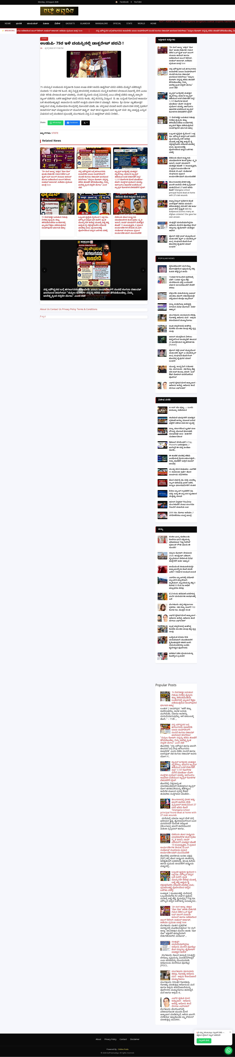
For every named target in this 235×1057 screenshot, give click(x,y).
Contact (123, 1039)
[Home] (57, 11)
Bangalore (189, 21)
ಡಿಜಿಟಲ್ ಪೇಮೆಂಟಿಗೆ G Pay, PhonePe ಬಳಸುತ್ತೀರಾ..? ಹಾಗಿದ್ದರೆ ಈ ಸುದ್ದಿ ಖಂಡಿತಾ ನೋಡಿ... (180, 446)
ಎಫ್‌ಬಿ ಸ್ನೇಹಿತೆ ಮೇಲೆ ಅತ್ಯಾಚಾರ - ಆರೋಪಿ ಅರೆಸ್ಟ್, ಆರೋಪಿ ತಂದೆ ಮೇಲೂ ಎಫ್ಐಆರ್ (183, 386)
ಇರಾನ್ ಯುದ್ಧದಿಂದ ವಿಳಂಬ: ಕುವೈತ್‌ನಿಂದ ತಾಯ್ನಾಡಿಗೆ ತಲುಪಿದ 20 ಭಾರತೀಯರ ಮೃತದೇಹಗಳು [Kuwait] (183, 341)
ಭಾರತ (19, 24)
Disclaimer (134, 1039)
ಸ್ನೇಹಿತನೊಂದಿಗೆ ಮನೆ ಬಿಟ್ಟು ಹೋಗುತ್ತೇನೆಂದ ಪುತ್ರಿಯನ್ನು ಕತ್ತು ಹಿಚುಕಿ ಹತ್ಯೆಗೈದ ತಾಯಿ (182, 269)
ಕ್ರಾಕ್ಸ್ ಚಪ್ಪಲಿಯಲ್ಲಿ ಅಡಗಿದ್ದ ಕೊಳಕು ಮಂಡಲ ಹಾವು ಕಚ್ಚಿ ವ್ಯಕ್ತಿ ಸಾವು (182, 329)
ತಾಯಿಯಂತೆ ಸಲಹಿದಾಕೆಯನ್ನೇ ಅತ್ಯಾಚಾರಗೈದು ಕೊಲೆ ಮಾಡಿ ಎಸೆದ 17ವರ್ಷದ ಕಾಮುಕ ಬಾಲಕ (182, 570)
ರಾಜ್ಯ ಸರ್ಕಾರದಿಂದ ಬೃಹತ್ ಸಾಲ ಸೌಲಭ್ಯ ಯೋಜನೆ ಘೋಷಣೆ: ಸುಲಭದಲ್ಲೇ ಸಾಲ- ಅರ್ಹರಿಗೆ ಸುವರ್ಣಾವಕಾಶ (182, 433)
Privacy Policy (69, 309)
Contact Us (55, 309)
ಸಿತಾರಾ (46, 24)
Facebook (124, 2)
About (98, 1039)
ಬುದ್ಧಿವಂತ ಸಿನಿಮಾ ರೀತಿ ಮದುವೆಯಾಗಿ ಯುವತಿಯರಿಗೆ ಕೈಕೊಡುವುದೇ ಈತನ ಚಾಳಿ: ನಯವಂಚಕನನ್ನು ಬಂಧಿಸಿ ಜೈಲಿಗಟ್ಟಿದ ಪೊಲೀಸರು (181, 643)
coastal (210, 21)
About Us (45, 309)
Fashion (228, 21)
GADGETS (70, 24)
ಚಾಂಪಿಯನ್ (32, 24)
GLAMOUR (85, 24)
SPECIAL (117, 24)
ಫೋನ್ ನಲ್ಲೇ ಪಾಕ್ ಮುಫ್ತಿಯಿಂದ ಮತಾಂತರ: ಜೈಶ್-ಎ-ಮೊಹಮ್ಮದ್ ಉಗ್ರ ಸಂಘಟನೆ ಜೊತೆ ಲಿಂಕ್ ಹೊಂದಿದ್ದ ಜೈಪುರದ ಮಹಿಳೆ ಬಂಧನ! (182, 241)
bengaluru (201, 21)
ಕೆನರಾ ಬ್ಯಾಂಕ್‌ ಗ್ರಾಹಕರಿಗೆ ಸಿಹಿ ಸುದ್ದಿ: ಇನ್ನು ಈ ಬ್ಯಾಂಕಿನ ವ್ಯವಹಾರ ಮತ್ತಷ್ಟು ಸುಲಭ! (183, 494)
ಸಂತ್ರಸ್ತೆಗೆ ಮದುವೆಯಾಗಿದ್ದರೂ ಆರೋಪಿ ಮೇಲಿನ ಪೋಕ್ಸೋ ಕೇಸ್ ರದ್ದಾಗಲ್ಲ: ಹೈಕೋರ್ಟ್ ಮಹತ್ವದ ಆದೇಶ (182, 227)
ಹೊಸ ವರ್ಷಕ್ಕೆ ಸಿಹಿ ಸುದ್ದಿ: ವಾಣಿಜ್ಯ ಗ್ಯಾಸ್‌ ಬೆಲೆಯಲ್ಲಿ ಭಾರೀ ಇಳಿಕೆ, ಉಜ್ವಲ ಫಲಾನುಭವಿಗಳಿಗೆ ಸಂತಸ (182, 483)
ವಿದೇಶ (57, 24)
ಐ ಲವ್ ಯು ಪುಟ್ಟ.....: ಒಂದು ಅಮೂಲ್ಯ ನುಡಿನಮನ (181, 409)
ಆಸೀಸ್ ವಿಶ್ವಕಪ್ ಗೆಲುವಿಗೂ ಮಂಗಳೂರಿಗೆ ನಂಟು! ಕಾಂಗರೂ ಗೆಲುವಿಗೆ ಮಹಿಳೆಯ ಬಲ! (181, 505)
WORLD (141, 24)
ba (182, 21)
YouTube (138, 2)
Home (8, 24)
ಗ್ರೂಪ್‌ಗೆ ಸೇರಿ (204, 1041)
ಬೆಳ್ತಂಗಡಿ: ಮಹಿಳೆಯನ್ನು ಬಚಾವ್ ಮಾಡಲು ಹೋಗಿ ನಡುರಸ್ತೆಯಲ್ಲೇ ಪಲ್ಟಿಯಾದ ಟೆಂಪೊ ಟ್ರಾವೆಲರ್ (182, 296)
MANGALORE (101, 24)
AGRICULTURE (173, 21)
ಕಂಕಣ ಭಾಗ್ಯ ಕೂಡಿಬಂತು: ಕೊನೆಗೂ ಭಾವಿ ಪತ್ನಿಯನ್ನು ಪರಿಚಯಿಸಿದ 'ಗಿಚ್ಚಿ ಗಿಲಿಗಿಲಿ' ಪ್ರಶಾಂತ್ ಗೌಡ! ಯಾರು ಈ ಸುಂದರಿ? (180, 542)
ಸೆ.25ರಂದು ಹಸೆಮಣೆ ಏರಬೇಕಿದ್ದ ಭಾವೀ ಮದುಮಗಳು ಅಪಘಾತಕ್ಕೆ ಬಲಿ (182, 597)
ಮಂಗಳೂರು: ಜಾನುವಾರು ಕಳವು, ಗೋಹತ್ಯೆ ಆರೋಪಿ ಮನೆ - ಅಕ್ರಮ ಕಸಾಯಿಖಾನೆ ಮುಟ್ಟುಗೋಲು (182, 318)
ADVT (162, 21)
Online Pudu (123, 1049)
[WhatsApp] (228, 1050)
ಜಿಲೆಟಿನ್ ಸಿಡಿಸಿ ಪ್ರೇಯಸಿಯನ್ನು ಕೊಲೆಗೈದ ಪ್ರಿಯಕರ (181, 655)
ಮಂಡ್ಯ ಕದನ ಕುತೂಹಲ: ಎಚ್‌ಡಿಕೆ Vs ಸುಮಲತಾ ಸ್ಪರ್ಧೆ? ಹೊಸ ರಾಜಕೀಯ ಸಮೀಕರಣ (182, 472)
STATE (129, 24)
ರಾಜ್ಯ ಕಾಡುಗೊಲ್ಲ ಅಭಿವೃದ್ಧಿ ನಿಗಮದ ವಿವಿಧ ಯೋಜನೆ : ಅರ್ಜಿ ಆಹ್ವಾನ (182, 307)
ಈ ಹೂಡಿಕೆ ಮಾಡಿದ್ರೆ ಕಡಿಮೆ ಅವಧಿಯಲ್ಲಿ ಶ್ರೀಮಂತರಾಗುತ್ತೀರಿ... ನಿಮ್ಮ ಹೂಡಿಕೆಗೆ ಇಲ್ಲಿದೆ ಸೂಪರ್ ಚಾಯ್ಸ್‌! (182, 460)
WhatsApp (57, 123)
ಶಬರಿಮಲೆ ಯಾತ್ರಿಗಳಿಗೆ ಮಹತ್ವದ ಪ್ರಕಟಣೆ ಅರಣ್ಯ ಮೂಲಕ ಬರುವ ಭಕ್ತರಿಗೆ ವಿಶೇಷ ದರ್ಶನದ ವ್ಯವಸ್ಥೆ (182, 421)
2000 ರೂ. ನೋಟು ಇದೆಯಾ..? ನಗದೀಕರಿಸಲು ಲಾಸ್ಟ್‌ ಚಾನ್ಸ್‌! (181, 514)
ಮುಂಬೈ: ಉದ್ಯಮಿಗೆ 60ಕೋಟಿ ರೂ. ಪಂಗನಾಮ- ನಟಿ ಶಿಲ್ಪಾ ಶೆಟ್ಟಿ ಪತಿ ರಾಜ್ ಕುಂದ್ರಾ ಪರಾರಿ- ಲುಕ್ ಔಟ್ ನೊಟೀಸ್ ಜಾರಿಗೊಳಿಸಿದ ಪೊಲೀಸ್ (182, 372)
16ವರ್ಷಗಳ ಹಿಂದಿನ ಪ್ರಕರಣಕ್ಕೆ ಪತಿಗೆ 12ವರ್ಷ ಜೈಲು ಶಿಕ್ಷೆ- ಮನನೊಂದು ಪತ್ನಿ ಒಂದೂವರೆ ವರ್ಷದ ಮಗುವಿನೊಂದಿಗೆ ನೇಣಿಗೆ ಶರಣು (182, 282)
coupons (219, 21)
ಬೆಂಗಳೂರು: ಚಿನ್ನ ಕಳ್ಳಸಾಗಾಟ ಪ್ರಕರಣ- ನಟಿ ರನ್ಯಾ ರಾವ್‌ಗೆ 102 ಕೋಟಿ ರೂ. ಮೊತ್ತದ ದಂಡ (182, 607)
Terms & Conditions (87, 309)
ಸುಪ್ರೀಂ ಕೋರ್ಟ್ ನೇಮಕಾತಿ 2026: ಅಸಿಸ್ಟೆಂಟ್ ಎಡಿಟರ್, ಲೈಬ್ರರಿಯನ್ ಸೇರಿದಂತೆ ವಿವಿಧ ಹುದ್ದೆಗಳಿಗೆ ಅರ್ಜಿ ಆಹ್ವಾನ (181, 557)
